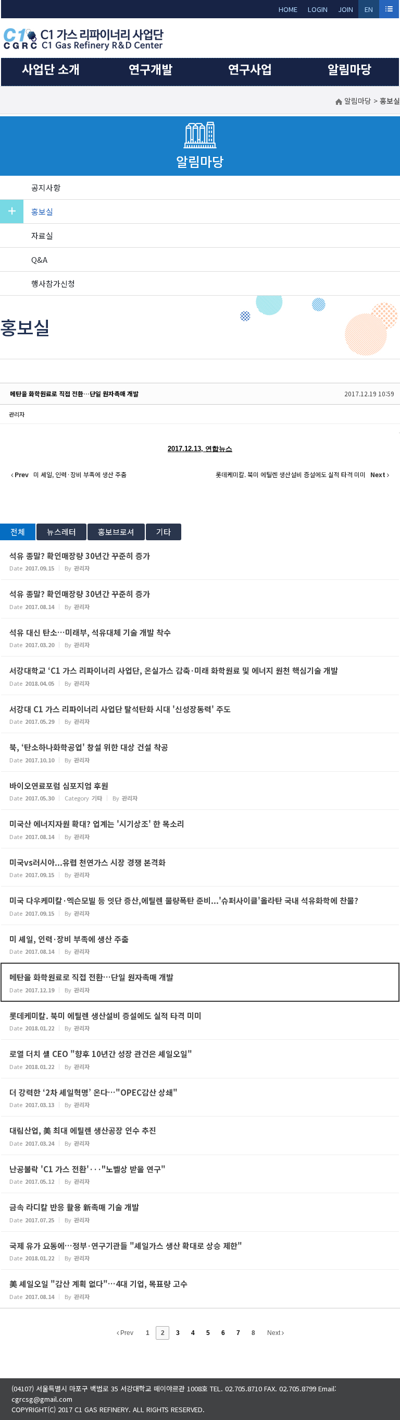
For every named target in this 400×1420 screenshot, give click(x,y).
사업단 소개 (51, 69)
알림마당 (349, 69)
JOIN (345, 9)
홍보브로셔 (116, 531)
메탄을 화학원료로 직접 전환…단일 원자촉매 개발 (74, 393)
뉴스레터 (61, 531)
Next (274, 1333)
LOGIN (318, 9)
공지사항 (45, 187)
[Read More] (200, 560)
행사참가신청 (53, 283)
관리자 (16, 414)
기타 (163, 531)
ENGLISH (369, 11)
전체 (17, 531)
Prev (126, 1333)
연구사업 (250, 69)
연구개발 (150, 69)
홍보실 (42, 211)
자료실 (42, 235)
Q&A (39, 259)
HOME (288, 9)
